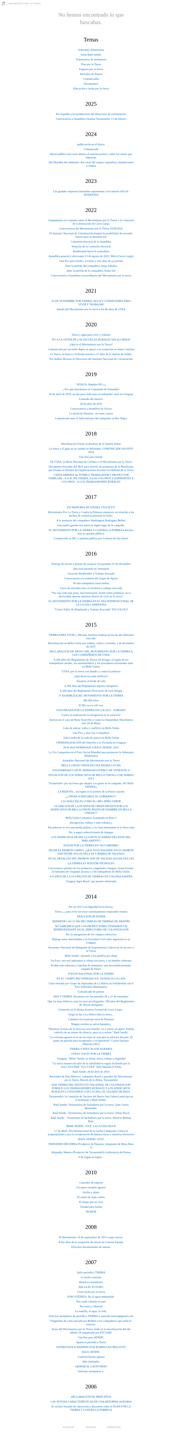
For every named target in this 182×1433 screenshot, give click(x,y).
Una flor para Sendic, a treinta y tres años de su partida (91, 260)
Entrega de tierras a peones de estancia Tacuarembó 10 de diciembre (91, 563)
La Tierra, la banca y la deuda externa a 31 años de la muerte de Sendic (91, 354)
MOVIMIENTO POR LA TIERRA (25, 3)
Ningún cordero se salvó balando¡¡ (91, 1024)
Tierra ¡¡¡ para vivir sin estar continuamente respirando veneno (91, 911)
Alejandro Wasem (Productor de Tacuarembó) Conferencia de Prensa (91, 1152)
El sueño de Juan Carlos (91, 1197)
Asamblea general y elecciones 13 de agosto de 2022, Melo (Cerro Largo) (91, 256)
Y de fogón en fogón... (91, 1157)
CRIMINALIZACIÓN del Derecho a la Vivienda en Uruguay (91, 742)
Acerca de (68, 1427)
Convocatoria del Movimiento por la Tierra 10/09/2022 (91, 228)
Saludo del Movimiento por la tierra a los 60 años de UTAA (91, 309)
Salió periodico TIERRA (91, 1272)
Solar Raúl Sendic (91, 54)
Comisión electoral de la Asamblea (91, 241)
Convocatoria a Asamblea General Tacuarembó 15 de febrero (91, 118)
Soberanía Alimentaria (91, 49)
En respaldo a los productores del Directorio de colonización (91, 113)
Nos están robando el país (91, 1301)
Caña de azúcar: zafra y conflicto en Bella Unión (91, 728)
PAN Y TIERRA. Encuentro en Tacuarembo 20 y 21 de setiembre (91, 996)
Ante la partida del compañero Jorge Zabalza (91, 265)
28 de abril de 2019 (91, 403)
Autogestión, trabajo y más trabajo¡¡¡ (91, 822)
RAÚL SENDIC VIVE (91, 1139)
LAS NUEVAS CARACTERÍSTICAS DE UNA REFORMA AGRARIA (91, 1401)
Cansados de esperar (91, 1182)
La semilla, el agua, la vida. (91, 1311)
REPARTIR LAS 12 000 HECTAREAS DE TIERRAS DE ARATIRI (91, 921)
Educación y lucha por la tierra (91, 88)
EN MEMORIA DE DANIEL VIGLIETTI (91, 507)
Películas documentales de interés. (91, 1246)
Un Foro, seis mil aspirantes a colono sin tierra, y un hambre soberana (91, 960)
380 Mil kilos (91, 700)
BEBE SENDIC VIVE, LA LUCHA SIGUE (91, 1126)
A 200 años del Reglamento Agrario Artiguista (91, 685)
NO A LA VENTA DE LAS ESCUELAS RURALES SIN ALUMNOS (91, 339)
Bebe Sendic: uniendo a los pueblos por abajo (91, 955)
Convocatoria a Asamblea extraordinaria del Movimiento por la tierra (91, 275)
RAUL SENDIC (91, 1351)
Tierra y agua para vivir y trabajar (91, 334)
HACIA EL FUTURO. (91, 1286)
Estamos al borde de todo (91, 681)
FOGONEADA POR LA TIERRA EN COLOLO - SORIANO (91, 710)
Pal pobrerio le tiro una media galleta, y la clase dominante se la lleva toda (91, 827)
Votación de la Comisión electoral (91, 246)
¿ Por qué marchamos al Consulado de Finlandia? (91, 389)
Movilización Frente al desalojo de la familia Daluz (91, 443)
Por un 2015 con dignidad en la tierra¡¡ (91, 906)
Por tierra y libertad (91, 1306)
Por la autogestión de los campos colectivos (91, 934)
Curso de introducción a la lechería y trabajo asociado (91, 588)
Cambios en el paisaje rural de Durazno (91, 1019)
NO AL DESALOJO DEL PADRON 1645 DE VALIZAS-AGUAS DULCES (91, 858)
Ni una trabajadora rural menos (91, 583)
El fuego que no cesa (91, 1201)
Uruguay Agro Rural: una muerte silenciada (91, 881)
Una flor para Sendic (91, 456)
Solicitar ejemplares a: (91, 1371)
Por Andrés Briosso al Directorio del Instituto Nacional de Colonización (91, 358)
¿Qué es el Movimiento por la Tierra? (91, 344)
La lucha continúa (91, 1277)
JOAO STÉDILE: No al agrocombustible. (91, 1296)
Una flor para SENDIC (91, 1337)
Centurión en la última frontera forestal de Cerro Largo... (91, 1009)
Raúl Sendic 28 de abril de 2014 (91, 1071)
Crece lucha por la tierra (91, 1291)
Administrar (114, 1427)
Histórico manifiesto (91, 1282)
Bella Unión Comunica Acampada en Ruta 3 (91, 817)
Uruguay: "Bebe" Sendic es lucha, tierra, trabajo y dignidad (91, 1058)
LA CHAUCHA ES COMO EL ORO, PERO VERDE (91, 801)
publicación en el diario (91, 144)
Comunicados (91, 78)
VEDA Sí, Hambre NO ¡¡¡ (91, 384)
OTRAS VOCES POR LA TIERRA (91, 1053)
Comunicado (91, 149)
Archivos (91, 1427)
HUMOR (91, 1211)
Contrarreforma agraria (91, 1356)
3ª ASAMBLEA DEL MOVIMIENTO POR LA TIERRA (91, 695)
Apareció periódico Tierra (91, 1342)
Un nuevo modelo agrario (91, 1187)
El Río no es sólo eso (91, 705)
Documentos (91, 83)
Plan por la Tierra (91, 64)
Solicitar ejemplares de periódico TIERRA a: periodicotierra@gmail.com (91, 1316)
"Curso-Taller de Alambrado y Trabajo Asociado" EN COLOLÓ (91, 609)
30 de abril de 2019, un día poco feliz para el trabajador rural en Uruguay (91, 394)
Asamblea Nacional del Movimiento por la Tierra (91, 760)
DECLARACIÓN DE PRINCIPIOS (91, 1396)
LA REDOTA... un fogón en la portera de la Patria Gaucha (91, 791)
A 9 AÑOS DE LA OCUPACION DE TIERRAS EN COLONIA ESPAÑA (91, 876)
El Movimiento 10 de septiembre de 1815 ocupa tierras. (91, 1237)
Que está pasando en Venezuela (91, 568)
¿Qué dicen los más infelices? (91, 676)
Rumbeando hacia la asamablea (91, 251)
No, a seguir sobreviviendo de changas (91, 832)
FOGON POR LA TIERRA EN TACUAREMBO (91, 845)
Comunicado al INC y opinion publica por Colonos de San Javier (91, 538)
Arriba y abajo (91, 1192)
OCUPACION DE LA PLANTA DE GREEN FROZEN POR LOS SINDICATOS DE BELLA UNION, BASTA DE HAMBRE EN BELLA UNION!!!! (91, 809)
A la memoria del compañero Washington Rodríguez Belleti (91, 520)
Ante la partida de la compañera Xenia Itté (91, 270)
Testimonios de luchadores (91, 59)
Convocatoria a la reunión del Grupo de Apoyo (91, 578)
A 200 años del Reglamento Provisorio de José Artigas (91, 690)
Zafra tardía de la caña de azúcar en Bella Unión (91, 737)
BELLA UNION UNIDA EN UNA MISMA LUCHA (91, 765)
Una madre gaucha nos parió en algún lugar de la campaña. (91, 525)
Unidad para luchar (91, 1206)
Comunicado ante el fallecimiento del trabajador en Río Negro (91, 418)
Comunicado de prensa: (91, 991)
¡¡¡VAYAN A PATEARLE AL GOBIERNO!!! (91, 796)
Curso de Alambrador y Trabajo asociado (91, 573)
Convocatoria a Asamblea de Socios (91, 408)
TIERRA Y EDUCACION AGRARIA (91, 1048)
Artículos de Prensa (91, 73)
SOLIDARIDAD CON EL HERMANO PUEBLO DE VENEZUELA (91, 770)
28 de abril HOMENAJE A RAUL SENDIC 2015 (91, 747)
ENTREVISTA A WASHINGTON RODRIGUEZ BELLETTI (91, 1347)
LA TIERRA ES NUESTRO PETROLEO (91, 863)
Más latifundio (91, 1361)
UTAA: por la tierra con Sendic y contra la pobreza (91, 671)
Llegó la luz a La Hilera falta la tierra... (91, 1014)
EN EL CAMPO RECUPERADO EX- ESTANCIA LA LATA (91, 978)
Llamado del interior (91, 398)
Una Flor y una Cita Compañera (91, 732)
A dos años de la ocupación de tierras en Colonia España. (91, 1242)
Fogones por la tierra (91, 69)
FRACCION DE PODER (91, 916)
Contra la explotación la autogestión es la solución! (91, 714)
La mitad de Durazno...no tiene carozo (91, 413)
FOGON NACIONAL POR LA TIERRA (91, 973)
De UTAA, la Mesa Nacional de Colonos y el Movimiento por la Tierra (91, 461)
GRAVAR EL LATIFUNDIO (91, 1366)
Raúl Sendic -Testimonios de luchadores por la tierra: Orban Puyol (91, 1112)
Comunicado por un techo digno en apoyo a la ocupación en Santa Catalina (91, 349)
